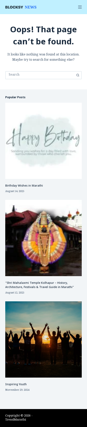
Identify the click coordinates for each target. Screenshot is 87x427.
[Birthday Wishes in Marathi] (43, 141)
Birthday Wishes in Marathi (24, 186)
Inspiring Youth (16, 384)
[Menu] (80, 7)
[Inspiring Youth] (43, 339)
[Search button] (77, 75)
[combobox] (40, 75)
